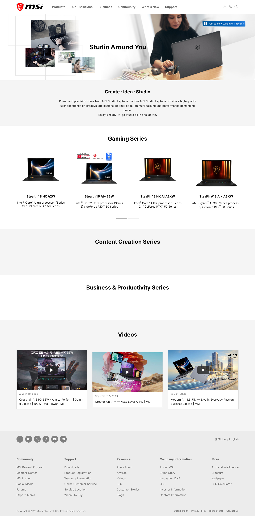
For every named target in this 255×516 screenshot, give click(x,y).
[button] (121, 218)
